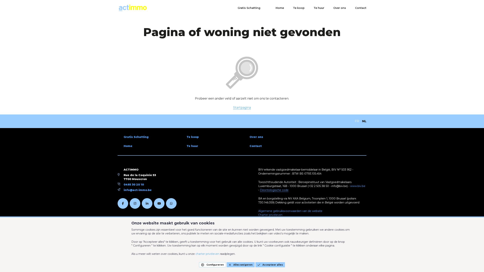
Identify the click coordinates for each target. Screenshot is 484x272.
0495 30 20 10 (134, 184)
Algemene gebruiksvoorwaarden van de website (290, 211)
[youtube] (159, 203)
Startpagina (242, 107)
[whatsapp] (171, 203)
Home (280, 8)
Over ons (339, 8)
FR (357, 121)
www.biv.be (357, 186)
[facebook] (123, 203)
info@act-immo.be (138, 190)
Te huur (319, 8)
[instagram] (135, 203)
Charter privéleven (270, 215)
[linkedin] (147, 203)
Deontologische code (274, 190)
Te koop (299, 8)
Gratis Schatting (249, 8)
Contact (360, 8)
